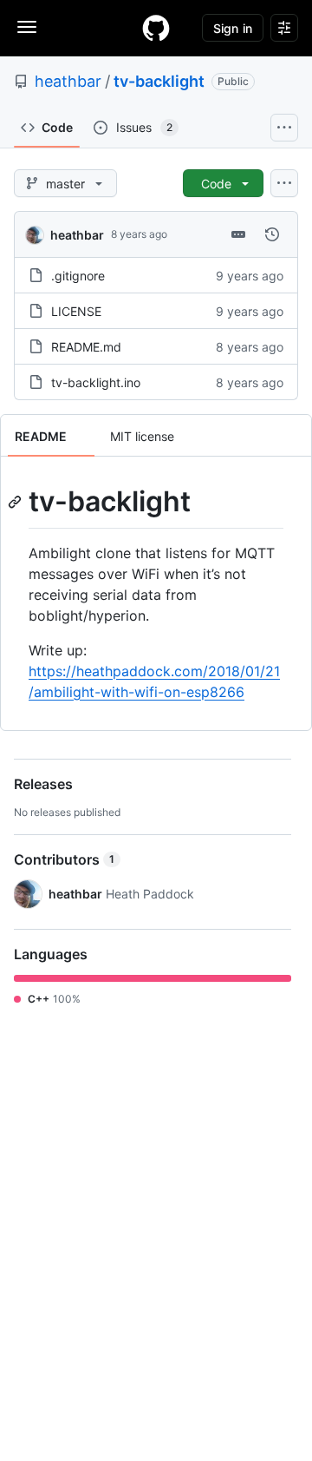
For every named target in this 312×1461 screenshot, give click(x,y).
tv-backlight (159, 81)
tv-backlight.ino (95, 382)
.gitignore (78, 275)
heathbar (68, 81)
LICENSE (76, 311)
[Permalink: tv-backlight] (16, 502)
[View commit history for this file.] (272, 234)
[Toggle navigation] (27, 27)
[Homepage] (156, 28)
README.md (86, 346)
